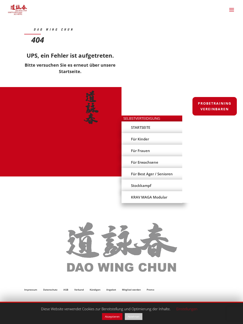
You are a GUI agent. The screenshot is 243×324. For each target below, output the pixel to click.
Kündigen (95, 289)
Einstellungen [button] (186, 308)
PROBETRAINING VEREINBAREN (214, 106)
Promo (150, 289)
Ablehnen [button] (134, 316)
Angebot (111, 289)
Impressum (30, 289)
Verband (79, 289)
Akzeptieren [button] (112, 316)
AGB (65, 289)
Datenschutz (50, 289)
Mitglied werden (131, 289)
